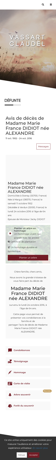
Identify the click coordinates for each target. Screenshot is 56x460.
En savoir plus (40, 448)
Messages (43, 146)
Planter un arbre (28, 257)
